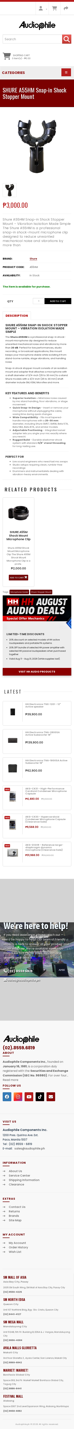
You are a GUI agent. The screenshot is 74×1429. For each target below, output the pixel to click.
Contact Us (17, 1207)
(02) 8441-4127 (12, 1314)
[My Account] (42, 9)
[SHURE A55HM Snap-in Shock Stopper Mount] (37, 146)
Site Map (15, 1220)
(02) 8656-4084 (12, 1340)
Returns (14, 1211)
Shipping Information (24, 1180)
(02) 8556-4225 (12, 1291)
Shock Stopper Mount (41, 592)
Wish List (15, 1252)
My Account (17, 1243)
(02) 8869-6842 (12, 1362)
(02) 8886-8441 (12, 1388)
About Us (15, 1171)
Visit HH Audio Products (37, 671)
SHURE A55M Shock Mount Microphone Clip (18, 535)
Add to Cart (58, 301)
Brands (14, 1216)
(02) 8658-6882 (12, 1410)
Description (17, 315)
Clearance (16, 1184)
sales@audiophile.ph (24, 980)
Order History (18, 1247)
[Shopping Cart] (54, 9)
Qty (10, 301)
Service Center (19, 1175)
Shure (33, 258)
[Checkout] (66, 9)
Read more (10, 1080)
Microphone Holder (19, 592)
